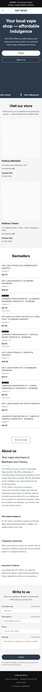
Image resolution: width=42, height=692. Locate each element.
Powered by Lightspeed (21, 686)
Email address (7, 617)
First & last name (7, 606)
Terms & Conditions (11, 679)
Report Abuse (21, 682)
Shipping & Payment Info (28, 679)
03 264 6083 (7, 241)
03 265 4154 (7, 176)
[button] (21, 10)
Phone (4, 627)
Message (5, 637)
